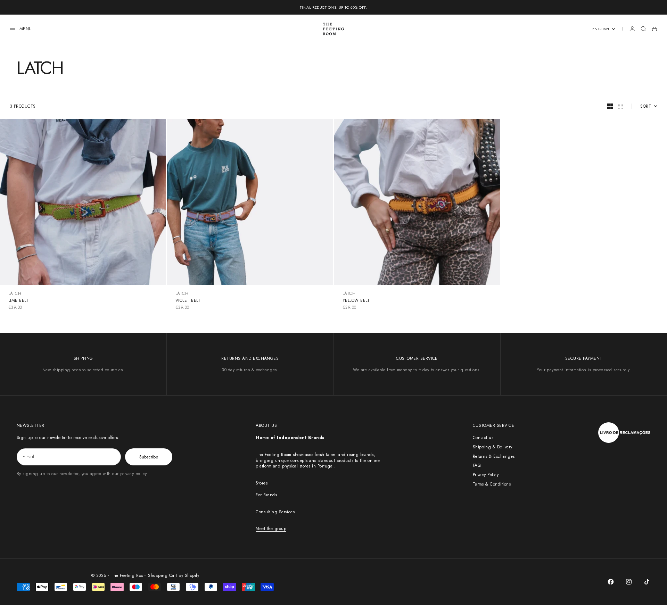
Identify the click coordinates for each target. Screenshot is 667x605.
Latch (14, 293)
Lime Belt (18, 300)
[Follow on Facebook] (610, 581)
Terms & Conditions (492, 484)
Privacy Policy (486, 475)
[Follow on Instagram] (628, 581)
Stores (261, 483)
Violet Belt (187, 300)
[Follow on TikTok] (646, 581)
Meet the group (271, 528)
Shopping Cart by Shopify (173, 575)
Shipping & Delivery (492, 447)
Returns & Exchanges (494, 456)
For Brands (266, 495)
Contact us (483, 437)
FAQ (476, 465)
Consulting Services (275, 512)
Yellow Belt (356, 300)
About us (266, 425)
